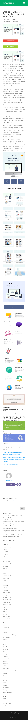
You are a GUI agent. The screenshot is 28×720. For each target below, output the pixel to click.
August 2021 (6, 578)
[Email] (20, 484)
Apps (4, 625)
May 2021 (5, 585)
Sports (4, 682)
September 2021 (7, 575)
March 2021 (6, 590)
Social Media (6, 680)
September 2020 (7, 604)
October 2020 (6, 602)
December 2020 (7, 597)
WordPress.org (6, 706)
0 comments (15, 21)
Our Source (7, 19)
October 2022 (6, 561)
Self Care (5, 673)
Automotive (6, 627)
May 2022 (5, 568)
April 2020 (5, 614)
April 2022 (5, 571)
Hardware (5, 649)
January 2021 (6, 595)
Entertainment (6, 637)
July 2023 (5, 549)
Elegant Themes (14, 716)
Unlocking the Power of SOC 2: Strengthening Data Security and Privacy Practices (13, 530)
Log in (4, 698)
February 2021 (6, 592)
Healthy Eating (6, 654)
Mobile (4, 666)
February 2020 (6, 616)
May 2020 (5, 611)
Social (4, 678)
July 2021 (5, 580)
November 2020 (7, 599)
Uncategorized (6, 21)
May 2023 (5, 554)
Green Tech (6, 647)
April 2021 (5, 587)
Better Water (6, 630)
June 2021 (5, 583)
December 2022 (7, 559)
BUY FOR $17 (10, 46)
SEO (4, 675)
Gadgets (5, 644)
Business (5, 632)
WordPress (15, 718)
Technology (6, 687)
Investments (6, 659)
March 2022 (6, 573)
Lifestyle (5, 661)
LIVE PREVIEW (10, 41)
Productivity (6, 668)
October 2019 (6, 619)
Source (4, 469)
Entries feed (6, 701)
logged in (12, 501)
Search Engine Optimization (10, 670)
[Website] (17, 484)
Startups (5, 685)
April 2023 (5, 556)
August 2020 (6, 607)
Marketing (5, 663)
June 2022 (5, 566)
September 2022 (7, 563)
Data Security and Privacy (9, 635)
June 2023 (5, 552)
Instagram (5, 656)
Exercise (5, 639)
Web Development (7, 692)
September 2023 (7, 547)
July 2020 (5, 609)
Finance (5, 642)
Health (4, 651)
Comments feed (7, 703)
